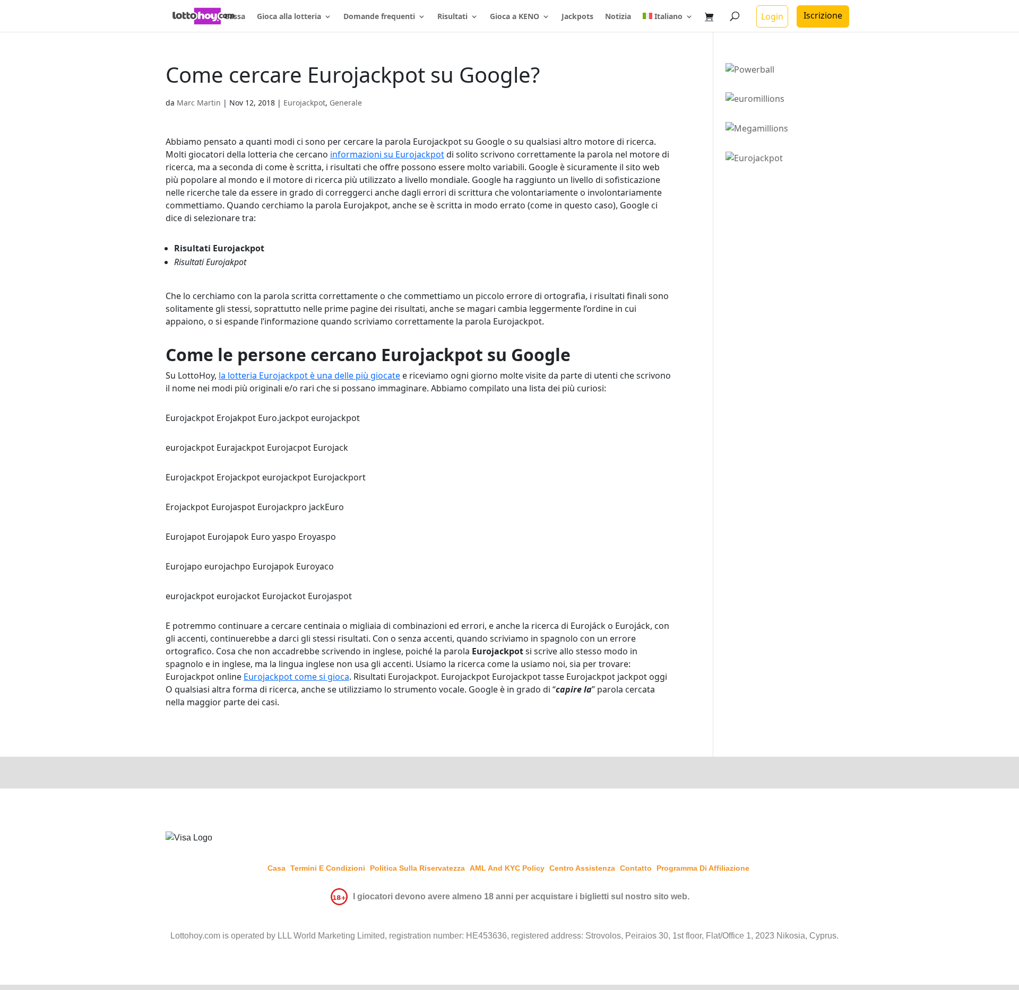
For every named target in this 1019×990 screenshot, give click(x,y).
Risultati (452, 17)
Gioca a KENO (514, 17)
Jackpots (577, 17)
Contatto (636, 868)
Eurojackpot (304, 103)
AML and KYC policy (507, 868)
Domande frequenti (379, 17)
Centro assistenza (582, 868)
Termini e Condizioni (327, 868)
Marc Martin (199, 103)
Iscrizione (823, 15)
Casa (276, 868)
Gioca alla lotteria (289, 17)
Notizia (618, 17)
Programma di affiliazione (703, 868)
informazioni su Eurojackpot (387, 154)
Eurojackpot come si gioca (296, 676)
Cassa (234, 17)
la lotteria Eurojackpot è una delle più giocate (309, 375)
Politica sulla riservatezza (417, 868)
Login (772, 16)
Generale (346, 103)
